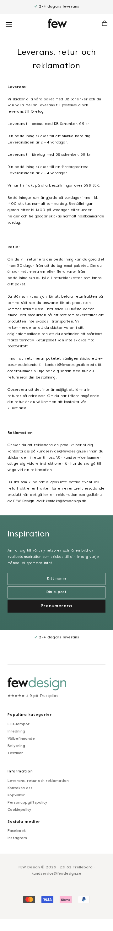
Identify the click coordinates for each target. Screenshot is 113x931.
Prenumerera (56, 606)
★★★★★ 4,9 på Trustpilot (33, 696)
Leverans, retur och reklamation (38, 781)
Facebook (17, 831)
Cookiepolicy (19, 810)
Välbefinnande (21, 739)
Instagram (17, 838)
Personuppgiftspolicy (27, 803)
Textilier (15, 753)
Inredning (16, 731)
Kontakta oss (20, 788)
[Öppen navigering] (9, 24)
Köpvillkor (16, 795)
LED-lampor (19, 724)
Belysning (16, 746)
